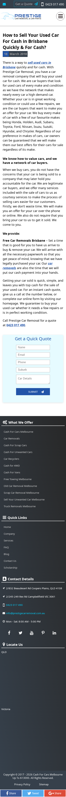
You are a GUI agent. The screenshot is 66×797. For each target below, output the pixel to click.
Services (8, 540)
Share (12, 793)
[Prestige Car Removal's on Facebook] (9, 632)
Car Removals (12, 438)
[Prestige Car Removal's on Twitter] (20, 632)
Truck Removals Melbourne (20, 506)
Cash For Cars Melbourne (18, 431)
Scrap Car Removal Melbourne (21, 492)
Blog (6, 554)
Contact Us (10, 560)
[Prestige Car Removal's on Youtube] (32, 632)
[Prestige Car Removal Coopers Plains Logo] (21, 17)
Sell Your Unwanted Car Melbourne (24, 499)
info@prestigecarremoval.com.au (4, 4)
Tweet (35, 793)
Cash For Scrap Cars (15, 445)
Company (9, 533)
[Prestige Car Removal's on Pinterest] (43, 632)
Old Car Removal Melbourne (20, 486)
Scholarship (10, 567)
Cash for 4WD (12, 465)
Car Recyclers (11, 458)
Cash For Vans (12, 472)
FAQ (6, 547)
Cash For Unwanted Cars (18, 452)
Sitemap (44, 784)
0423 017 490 (54, 4)
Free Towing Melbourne (17, 479)
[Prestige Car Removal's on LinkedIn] (54, 632)
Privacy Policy (22, 784)
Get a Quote (23, 4)
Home (7, 527)
